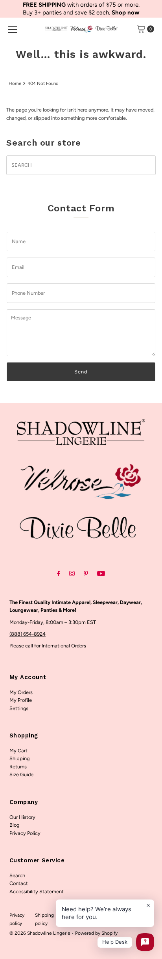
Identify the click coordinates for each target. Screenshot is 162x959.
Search (17, 875)
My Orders (21, 692)
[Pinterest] (86, 573)
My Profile (20, 700)
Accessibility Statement (36, 891)
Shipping (19, 758)
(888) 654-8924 (27, 634)
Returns (18, 767)
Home (15, 83)
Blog (14, 825)
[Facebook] (58, 573)
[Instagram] (72, 573)
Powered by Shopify (96, 933)
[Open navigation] (12, 29)
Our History (22, 817)
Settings (18, 708)
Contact (18, 883)
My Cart (18, 751)
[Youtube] (101, 573)
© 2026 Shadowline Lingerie (39, 933)
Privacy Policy (24, 833)
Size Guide (21, 774)
